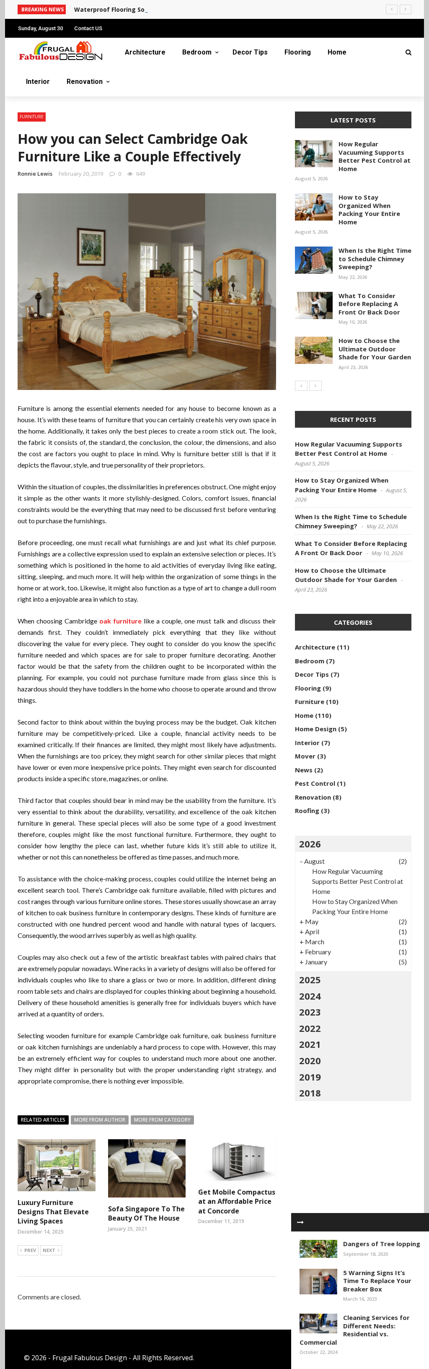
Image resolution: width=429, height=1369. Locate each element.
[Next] (315, 386)
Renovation (85, 82)
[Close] (300, 1222)
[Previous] (301, 386)
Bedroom (197, 52)
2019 (310, 1076)
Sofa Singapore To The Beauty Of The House (146, 1213)
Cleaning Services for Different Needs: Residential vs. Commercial (355, 1329)
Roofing (307, 810)
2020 (310, 1060)
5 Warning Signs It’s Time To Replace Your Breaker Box (377, 1280)
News (304, 770)
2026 (310, 843)
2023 (310, 1011)
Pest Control (315, 783)
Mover (305, 756)
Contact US (88, 28)
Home (337, 52)
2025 (310, 979)
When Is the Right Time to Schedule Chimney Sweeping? (375, 258)
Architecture (145, 52)
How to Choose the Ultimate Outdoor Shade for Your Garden (375, 348)
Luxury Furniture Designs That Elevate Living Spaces (53, 1212)
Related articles (43, 1119)
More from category (162, 1119)
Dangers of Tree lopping (381, 1243)
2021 (310, 1044)
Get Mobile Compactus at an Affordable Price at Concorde (236, 1201)
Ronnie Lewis (35, 173)
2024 (310, 996)
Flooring (297, 52)
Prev (30, 1250)
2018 (310, 1092)
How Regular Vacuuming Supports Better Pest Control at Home (375, 156)
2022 (310, 1028)
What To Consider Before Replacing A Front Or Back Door (369, 303)
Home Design (315, 729)
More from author (99, 1119)
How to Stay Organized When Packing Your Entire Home (369, 209)
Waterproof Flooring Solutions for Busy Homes (144, 9)
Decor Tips (250, 52)
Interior (38, 82)
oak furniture (120, 621)
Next (49, 1250)
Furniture (32, 116)
